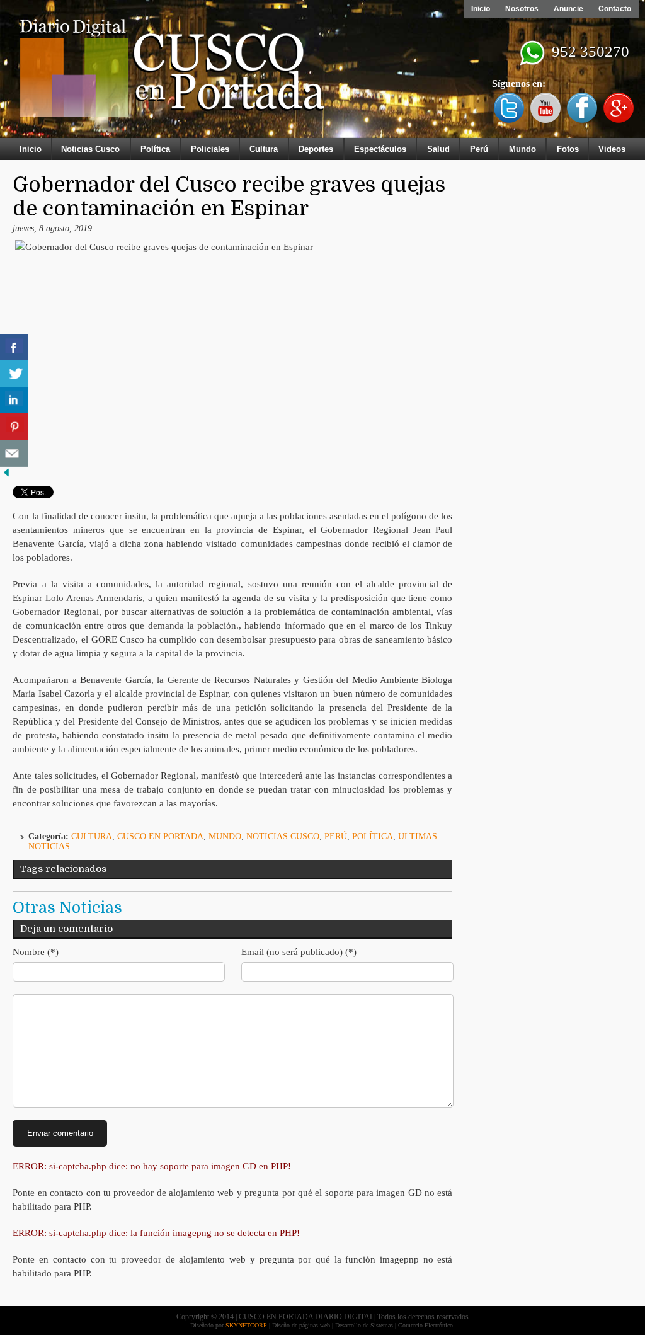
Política (155, 149)
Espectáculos (380, 149)
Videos (611, 149)
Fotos (568, 149)
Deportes (316, 149)
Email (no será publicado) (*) (299, 952)
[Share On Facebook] (14, 347)
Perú (479, 149)
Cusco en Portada (160, 836)
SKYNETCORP (246, 1325)
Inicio (480, 8)
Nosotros (522, 8)
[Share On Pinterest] (14, 426)
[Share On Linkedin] (14, 400)
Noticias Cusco (90, 149)
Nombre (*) (36, 952)
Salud (438, 149)
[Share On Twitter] (14, 373)
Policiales (210, 149)
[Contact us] (14, 453)
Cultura (263, 149)
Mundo (522, 149)
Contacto (614, 8)
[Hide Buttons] (6, 476)
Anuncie (568, 8)
